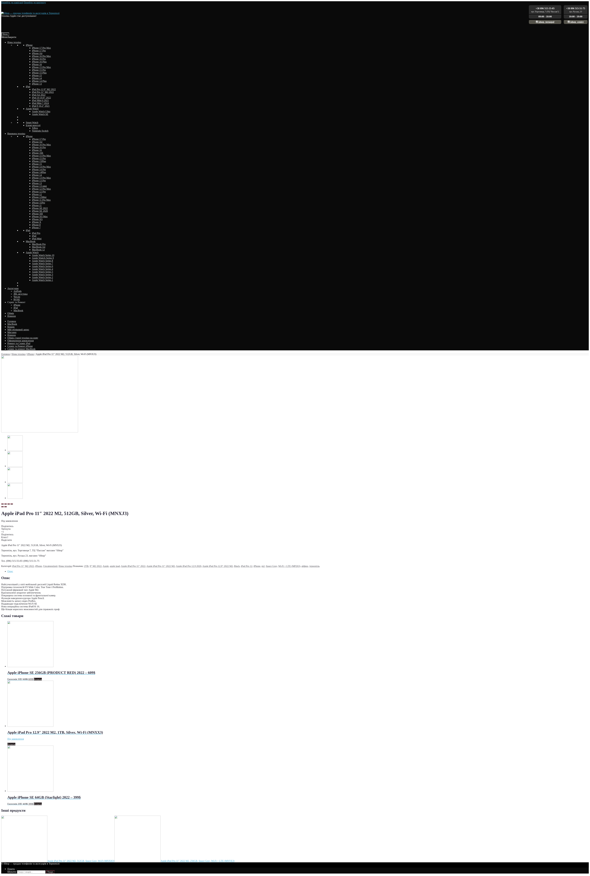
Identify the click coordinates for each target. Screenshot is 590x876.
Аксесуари (13, 288)
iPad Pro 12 (246, 566)
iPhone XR (37, 213)
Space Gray (271, 566)
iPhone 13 (37, 83)
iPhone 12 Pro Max (41, 189)
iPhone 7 (36, 227)
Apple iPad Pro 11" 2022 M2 (160, 566)
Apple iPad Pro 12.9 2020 (188, 566)
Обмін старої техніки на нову (22, 338)
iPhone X (36, 222)
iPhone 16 (37, 64)
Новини (11, 316)
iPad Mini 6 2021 (40, 100)
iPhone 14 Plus (39, 81)
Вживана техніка (16, 133)
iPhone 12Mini (39, 197)
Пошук (11, 869)
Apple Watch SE (40, 114)
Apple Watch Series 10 (43, 255)
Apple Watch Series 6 (42, 266)
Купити (38, 679)
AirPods (18, 291)
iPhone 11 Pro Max (41, 200)
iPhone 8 (36, 224)
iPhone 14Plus (39, 172)
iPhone (29, 45)
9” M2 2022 (96, 566)
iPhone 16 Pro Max (41, 56)
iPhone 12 (37, 194)
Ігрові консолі (33, 125)
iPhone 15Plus (39, 161)
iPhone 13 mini (39, 186)
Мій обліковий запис (18, 329)
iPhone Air (37, 53)
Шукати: (11, 871)
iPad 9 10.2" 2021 (41, 106)
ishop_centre (577, 22)
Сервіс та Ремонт (16, 302)
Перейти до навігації (12, 2)
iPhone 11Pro (38, 202)
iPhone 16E (37, 153)
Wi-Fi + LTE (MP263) (289, 566)
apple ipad (115, 566)
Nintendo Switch (40, 130)
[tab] (298, 571)
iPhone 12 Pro (39, 191)
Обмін (10, 313)
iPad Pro (36, 233)
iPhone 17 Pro (39, 50)
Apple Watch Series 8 (42, 260)
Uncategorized (50, 566)
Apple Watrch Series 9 (43, 258)
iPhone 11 (37, 205)
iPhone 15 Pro (39, 70)
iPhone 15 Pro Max (41, 67)
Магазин (11, 332)
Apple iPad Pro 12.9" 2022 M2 (217, 566)
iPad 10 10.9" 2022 (41, 97)
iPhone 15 (37, 75)
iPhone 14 (37, 78)
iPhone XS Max (40, 216)
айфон (304, 566)
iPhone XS (37, 219)
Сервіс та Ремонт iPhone (20, 346)
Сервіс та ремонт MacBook (21, 349)
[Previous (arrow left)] (2, 506)
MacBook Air (38, 247)
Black (237, 566)
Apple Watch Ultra (41, 111)
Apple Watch (32, 108)
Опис (10, 571)
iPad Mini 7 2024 (40, 103)
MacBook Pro (39, 244)
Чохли (17, 296)
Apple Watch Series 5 (42, 271)
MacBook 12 (38, 249)
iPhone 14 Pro (39, 169)
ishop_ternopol (546, 22)
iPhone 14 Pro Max (41, 166)
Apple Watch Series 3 (42, 274)
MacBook (30, 241)
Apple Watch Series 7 (42, 263)
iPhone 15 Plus (39, 72)
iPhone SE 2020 (40, 211)
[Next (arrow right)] (5, 506)
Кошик (11, 326)
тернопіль (314, 566)
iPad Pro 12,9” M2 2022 (44, 89)
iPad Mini (36, 238)
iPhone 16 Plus (39, 61)
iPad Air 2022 (38, 95)
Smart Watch (32, 122)
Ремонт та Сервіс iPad (18, 343)
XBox (35, 128)
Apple (106, 566)
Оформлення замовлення (20, 340)
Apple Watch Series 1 (42, 280)
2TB (86, 566)
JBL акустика (21, 294)
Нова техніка (14, 42)
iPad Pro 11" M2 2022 (43, 92)
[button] (8, 37)
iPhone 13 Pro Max (41, 177)
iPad (28, 86)
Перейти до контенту (35, 2)
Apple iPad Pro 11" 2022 (133, 566)
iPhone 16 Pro (39, 59)
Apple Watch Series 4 (42, 269)
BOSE (17, 299)
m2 (263, 566)
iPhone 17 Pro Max (41, 48)
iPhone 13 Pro (39, 180)
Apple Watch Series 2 (42, 277)
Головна (11, 321)
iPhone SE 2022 (40, 208)
